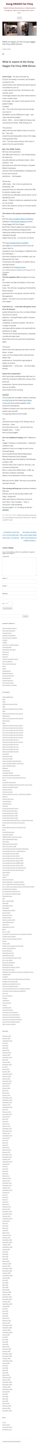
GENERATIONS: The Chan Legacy (12, 837)
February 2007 (6, 1320)
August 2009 (6, 1249)
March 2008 (5, 1290)
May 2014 (5, 1119)
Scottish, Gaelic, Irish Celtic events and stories (16, 979)
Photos (4, 941)
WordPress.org (7, 1429)
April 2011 (5, 1202)
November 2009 (7, 1242)
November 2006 (7, 1327)
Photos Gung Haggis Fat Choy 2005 (12, 946)
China (4, 780)
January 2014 (6, 1126)
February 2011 (6, 1207)
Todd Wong (5, 1000)
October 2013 (6, 1133)
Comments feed (7, 1427)
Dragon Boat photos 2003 (10, 813)
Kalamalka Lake (7, 896)
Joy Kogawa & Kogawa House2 (11, 894)
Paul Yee (5, 657)
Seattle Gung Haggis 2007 (10, 981)
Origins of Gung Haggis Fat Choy (12, 939)
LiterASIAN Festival (8, 922)
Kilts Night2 (5, 908)
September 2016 (7, 1100)
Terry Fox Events (7, 996)
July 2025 (5, 1043)
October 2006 (6, 1330)
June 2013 (5, 1140)
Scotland (5, 977)
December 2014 (7, 1114)
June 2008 (5, 1282)
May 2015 (5, 1109)
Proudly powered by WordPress (11, 1441)
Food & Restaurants (8, 832)
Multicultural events (8, 927)
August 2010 (6, 1221)
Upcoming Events (7, 1010)
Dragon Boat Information (9, 811)
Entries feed (6, 1425)
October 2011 (6, 1188)
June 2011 (5, 1197)
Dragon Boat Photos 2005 (10, 818)
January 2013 (6, 1152)
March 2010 (5, 1233)
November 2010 (7, 1214)
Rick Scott (8, 400)
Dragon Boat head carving (10, 808)
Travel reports (6, 1003)
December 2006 (7, 1325)
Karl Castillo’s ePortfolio (9, 685)
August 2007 (6, 1306)
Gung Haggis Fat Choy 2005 (10, 853)
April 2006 (5, 1344)
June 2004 (5, 1396)
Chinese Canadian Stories (10, 659)
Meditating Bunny (7, 673)
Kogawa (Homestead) (8, 635)
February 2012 (6, 1178)
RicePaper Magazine (19, 221)
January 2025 (6, 1055)
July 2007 (5, 1308)
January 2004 (6, 1408)
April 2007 (5, 1316)
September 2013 (7, 1135)
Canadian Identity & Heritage (11, 775)
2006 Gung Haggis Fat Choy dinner (12, 713)
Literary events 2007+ (8, 920)
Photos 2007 (6, 943)
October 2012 (6, 1159)
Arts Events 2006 (7, 759)
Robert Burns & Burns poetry (11, 967)
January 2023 (6, 1071)
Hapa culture (6, 872)
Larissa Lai (5, 652)
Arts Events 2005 (7, 756)
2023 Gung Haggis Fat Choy (10, 744)
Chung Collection (7, 661)
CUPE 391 (5, 806)
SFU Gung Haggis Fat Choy (10, 986)
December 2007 (7, 1297)
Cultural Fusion (6, 804)
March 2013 (5, 1147)
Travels (4, 1005)
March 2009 (5, 1261)
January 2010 (6, 1237)
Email (4, 586)
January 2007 (6, 1323)
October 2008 (6, 1273)
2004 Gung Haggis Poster (10, 704)
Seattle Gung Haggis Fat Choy (11, 984)
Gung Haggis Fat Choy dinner (14, 517)
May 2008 (5, 1285)
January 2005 (6, 1380)
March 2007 (5, 1318)
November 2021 (7, 1081)
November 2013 (7, 1131)
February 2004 (6, 1406)
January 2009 (6, 1266)
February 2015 (6, 1112)
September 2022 (7, 1074)
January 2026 (6, 1038)
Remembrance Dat (8, 953)
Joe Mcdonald (6, 678)
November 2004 (7, 1384)
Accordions (5, 754)
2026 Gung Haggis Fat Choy (10, 751)
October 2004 (6, 1387)
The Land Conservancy (9, 664)
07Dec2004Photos (7, 697)
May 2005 (5, 1370)
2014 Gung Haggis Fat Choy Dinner (12, 737)
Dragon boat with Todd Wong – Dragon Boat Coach (17, 820)
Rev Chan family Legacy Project (11, 958)
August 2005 (6, 1363)
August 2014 (6, 1116)
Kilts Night (5, 903)
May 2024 (5, 1060)
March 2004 (5, 1403)
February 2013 (6, 1150)
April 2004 (5, 1401)
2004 (3, 702)
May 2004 (5, 1399)
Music (4, 929)
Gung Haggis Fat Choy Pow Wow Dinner (14, 868)
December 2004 (7, 1382)
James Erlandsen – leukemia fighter (13, 882)
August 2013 (6, 1138)
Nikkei (4, 668)
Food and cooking (7, 834)
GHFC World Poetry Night (9, 844)
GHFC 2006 (5, 842)
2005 (3, 706)
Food (3, 830)
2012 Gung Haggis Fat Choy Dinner (12, 732)
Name (5, 578)
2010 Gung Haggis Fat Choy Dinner (12, 728)
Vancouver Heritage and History (12, 1019)
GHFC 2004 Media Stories (10, 839)
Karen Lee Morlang (8, 676)
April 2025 (5, 1048)
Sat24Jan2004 (6, 974)
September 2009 (7, 1247)
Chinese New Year (8, 799)
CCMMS (4, 642)
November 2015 (7, 1102)
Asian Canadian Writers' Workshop (20, 219)
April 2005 (5, 1372)
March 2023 (5, 1069)
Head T (4, 877)
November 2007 (7, 1299)
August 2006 (6, 1335)
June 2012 (5, 1169)
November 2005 (7, 1356)
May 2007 (5, 1313)
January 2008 (6, 1294)
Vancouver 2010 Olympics (10, 1012)
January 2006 (6, 1351)
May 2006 (5, 1342)
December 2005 (7, 1354)
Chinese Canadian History (10, 787)
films (3, 825)
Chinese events (7, 789)
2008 (3, 723)
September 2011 (7, 1190)
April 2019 (5, 1090)
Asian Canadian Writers (9, 628)
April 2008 (5, 1287)
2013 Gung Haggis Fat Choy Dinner (12, 735)
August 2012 (6, 1164)
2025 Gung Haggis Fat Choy (10, 749)
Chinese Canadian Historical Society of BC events (17, 785)
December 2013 (7, 1128)
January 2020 (6, 1088)
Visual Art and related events (11, 1022)
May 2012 (5, 1171)
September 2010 (7, 1218)
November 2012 (7, 1157)
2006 (3, 711)
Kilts (3, 898)
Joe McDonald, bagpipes (9, 889)
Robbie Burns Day (7, 965)
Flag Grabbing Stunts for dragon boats (14, 827)
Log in (4, 1422)
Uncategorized (6, 1007)
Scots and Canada (8, 683)
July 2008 (5, 1280)
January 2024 (6, 1062)
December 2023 (7, 1064)
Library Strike (6, 913)
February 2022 (6, 1076)
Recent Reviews (7, 951)
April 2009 (5, 1259)
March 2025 (5, 1050)
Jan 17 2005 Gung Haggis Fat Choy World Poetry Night (18, 887)
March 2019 (5, 1093)
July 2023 (5, 1067)
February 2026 (6, 1036)
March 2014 (5, 1124)
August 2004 (6, 1391)
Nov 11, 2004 (6, 932)
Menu (19, 17)
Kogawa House (20, 267)
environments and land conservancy (13, 823)
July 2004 (5, 1394)
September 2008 (7, 1275)
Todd (10, 520)
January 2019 (6, 1095)
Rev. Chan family (7, 960)
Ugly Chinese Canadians (9, 638)
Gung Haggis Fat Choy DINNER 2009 (13, 863)
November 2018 (7, 1098)
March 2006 (5, 1346)
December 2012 (7, 1154)
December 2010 (7, 1211)
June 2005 (5, 1368)
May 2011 (5, 1199)
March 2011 (5, 1204)
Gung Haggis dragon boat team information (15, 849)
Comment (5, 556)
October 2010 (6, 1216)
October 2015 (6, 1105)
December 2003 (7, 1410)
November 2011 (7, 1185)
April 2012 (5, 1173)
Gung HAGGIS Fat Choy (19, 3)
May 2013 (5, 1143)
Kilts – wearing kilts (8, 901)
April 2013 (5, 1145)
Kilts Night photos (7, 906)
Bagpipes (5, 768)
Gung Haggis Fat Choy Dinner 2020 (12, 865)
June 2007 (5, 1311)
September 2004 (7, 1389)
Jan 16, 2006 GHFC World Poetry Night (13, 884)
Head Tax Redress (8, 879)
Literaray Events (7, 915)
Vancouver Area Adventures (11, 1015)
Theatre (4, 998)
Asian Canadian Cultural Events (11, 761)
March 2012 (5, 1176)
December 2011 (7, 1183)
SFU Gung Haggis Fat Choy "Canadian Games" (16, 988)
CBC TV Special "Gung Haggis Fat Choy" (14, 778)
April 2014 (5, 1121)
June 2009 (5, 1254)
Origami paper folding (9, 936)
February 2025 (6, 1052)
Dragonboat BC (7, 647)
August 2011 (6, 1192)
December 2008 (7, 1268)
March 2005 (5, 1375)
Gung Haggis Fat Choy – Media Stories (13, 851)
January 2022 (6, 1079)
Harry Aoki (5, 875)
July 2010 (5, 1223)
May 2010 (5, 1228)
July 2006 (5, 1337)
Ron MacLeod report (8, 970)
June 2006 (5, 1339)
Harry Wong (27, 400)
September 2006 (7, 1332)
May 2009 (5, 1256)
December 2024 (7, 1057)
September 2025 (7, 1041)
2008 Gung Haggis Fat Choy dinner (12, 725)
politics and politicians (9, 948)
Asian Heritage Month (9, 766)
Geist (4, 666)
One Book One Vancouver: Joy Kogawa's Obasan (17, 934)
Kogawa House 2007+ (8, 910)
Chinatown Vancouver (9, 782)
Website (5, 593)
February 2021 (6, 1083)
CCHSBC (4, 640)
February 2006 (6, 1349)
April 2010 (5, 1230)
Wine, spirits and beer (9, 1024)
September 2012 (7, 1162)
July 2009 (5, 1252)
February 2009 (6, 1263)
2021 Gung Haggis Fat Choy (10, 740)
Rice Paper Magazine (8, 631)
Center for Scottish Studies (10, 645)
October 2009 (6, 1244)
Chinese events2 (7, 792)
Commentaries (6, 801)
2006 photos (6, 716)
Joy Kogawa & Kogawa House (11, 891)
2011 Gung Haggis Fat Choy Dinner (12, 730)
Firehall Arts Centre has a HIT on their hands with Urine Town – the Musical (10, 535)
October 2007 (6, 1301)
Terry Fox (5, 993)
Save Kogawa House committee (17, 243)
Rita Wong (5, 654)
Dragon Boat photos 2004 (10, 815)
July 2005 (5, 1365)
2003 (3, 699)
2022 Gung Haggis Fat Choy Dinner (12, 742)
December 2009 (7, 1240)
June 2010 (5, 1226)
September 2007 (7, 1304)
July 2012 (5, 1166)
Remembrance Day (8, 955)
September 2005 (7, 1361)
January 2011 (6, 1209)
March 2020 (5, 1086)
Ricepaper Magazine (8, 962)
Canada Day (6, 770)
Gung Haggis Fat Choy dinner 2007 (12, 858)
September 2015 (7, 1107)
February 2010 (6, 1235)
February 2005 (6, 1377)
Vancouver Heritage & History (11, 1017)
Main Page (26, 517)
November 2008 (7, 1271)
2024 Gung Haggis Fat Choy (10, 747)
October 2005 (6, 1358)
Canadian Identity (7, 773)
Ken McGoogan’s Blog (9, 649)
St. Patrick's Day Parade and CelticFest (14, 991)
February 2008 (6, 1292)
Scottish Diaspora (7, 680)
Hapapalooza (6, 671)
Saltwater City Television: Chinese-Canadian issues (17, 972)
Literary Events (6, 917)
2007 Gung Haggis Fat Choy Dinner (12, 718)
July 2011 (5, 1195)
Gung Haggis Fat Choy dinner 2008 (12, 860)
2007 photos (6, 721)
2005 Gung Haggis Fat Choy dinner (12, 709)
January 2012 (6, 1180)
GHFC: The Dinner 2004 (9, 846)
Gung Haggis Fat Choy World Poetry (13, 870)
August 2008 (6, 1278)
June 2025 (5, 1045)
